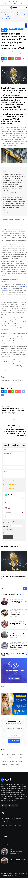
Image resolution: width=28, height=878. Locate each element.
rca (17, 764)
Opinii (18, 598)
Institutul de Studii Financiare (9, 875)
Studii (23, 621)
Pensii (21, 598)
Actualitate (4, 574)
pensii (20, 761)
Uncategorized (19, 599)
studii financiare (6, 51)
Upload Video (6, 526)
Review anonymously (10, 533)
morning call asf (13, 761)
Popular (15, 574)
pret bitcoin (4, 383)
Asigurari (19, 631)
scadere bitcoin (13, 383)
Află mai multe (14, 678)
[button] (23, 546)
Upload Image (6, 522)
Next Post (21, 424)
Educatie (19, 609)
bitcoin (21, 380)
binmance (15, 380)
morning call (5, 761)
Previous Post (7, 406)
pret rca (12, 764)
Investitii (10, 574)
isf (10, 758)
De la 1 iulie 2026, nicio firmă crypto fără (13, 576)
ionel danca (4, 758)
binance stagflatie (6, 380)
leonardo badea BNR (17, 758)
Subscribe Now (14, 740)
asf (2, 754)
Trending (12, 643)
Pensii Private (5, 764)
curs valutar (20, 754)
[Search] (26, 7)
